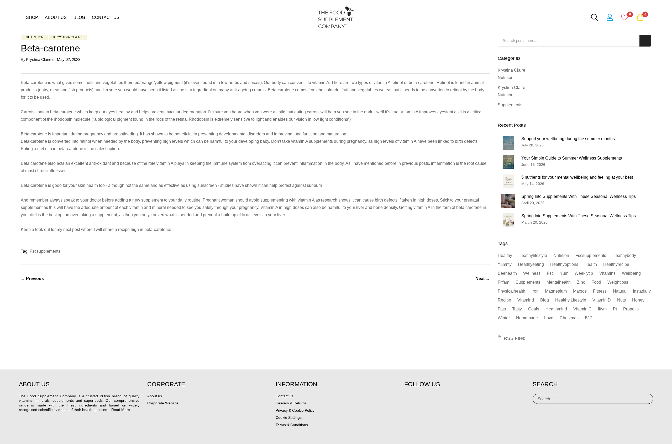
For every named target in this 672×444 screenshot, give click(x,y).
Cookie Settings (289, 417)
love (548, 318)
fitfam (503, 282)
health (591, 264)
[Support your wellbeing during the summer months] (508, 143)
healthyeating (531, 264)
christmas (569, 318)
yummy (505, 264)
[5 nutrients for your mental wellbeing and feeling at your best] (508, 181)
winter (504, 318)
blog (544, 300)
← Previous (32, 278)
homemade (527, 318)
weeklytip (584, 273)
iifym (602, 309)
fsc (550, 273)
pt (615, 309)
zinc (581, 282)
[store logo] (336, 17)
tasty (517, 309)
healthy (505, 255)
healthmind (556, 309)
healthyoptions (564, 264)
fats (502, 309)
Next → (482, 278)
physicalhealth (511, 291)
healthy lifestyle (570, 300)
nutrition (561, 255)
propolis (631, 309)
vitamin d (601, 300)
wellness (531, 273)
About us (56, 17)
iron (535, 291)
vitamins (607, 273)
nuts (621, 300)
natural (620, 291)
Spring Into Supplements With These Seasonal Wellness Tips (578, 196)
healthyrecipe (616, 264)
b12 (588, 318)
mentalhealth (559, 282)
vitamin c (582, 309)
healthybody (624, 255)
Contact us (105, 17)
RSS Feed (515, 338)
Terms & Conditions (292, 425)
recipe (504, 300)
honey (638, 300)
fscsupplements (45, 251)
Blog (79, 17)
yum (564, 273)
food (596, 282)
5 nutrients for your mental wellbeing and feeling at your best (577, 177)
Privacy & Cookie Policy (295, 410)
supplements (528, 282)
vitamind (525, 300)
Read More (120, 410)
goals (533, 309)
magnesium (556, 291)
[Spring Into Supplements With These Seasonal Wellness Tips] (508, 201)
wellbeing (631, 273)
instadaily (642, 291)
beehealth (507, 273)
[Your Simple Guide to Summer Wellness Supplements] (508, 162)
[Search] (647, 399)
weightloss (617, 282)
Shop (32, 17)
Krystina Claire (68, 37)
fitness (600, 291)
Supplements (510, 105)
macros (580, 291)
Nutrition (34, 37)
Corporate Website (162, 403)
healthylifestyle (532, 255)
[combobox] (575, 40)
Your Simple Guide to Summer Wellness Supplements (571, 158)
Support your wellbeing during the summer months (568, 138)
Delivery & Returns (291, 403)
